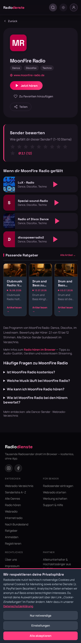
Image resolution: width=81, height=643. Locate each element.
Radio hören (13, 505)
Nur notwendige (40, 615)
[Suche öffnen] (53, 7)
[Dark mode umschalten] (63, 7)
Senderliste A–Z (15, 492)
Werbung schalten (55, 498)
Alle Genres (12, 498)
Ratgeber (11, 531)
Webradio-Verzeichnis (19, 486)
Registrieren (13, 543)
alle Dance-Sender (38, 412)
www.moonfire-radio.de (29, 75)
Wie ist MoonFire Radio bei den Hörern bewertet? (35, 400)
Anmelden (11, 537)
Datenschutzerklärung (18, 606)
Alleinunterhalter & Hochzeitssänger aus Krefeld (57, 564)
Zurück (12, 21)
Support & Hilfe (53, 505)
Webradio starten (54, 492)
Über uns (11, 559)
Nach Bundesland (16, 524)
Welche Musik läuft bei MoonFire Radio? (38, 380)
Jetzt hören (29, 86)
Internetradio (13, 518)
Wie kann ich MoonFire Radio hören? (35, 389)
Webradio (11, 511)
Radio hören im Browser (39, 349)
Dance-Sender (32, 337)
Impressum (12, 566)
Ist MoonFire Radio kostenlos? (31, 372)
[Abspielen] (55, 184)
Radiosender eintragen (58, 486)
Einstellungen (40, 625)
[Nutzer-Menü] (74, 7)
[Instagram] (8, 468)
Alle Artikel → (68, 255)
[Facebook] (18, 468)
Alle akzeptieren (40, 636)
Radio (14, 7)
